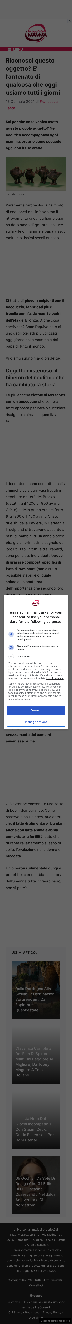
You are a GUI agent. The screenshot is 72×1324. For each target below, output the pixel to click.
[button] (36, 656)
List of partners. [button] (55, 678)
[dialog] (36, 662)
